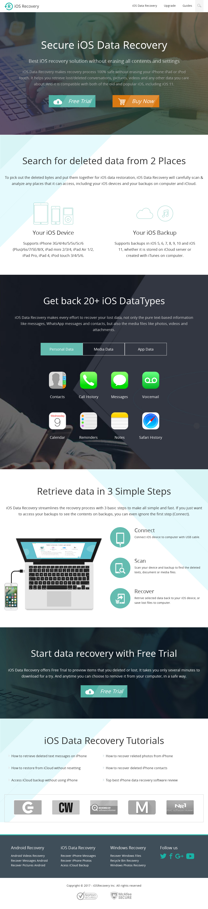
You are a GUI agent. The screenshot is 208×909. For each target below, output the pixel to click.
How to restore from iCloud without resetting (46, 768)
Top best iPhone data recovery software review (142, 780)
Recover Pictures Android (28, 865)
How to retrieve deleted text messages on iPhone (49, 756)
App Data (146, 349)
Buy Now (143, 101)
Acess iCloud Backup (75, 865)
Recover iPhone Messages (78, 856)
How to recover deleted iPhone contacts (136, 768)
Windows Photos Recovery (128, 865)
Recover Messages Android (29, 860)
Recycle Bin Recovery (124, 860)
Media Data (103, 349)
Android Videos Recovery (28, 856)
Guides (187, 6)
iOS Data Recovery (144, 6)
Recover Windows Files (125, 856)
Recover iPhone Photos (76, 860)
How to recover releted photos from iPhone (139, 756)
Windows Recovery (128, 847)
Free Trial (79, 101)
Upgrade (170, 6)
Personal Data (62, 349)
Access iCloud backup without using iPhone (44, 780)
